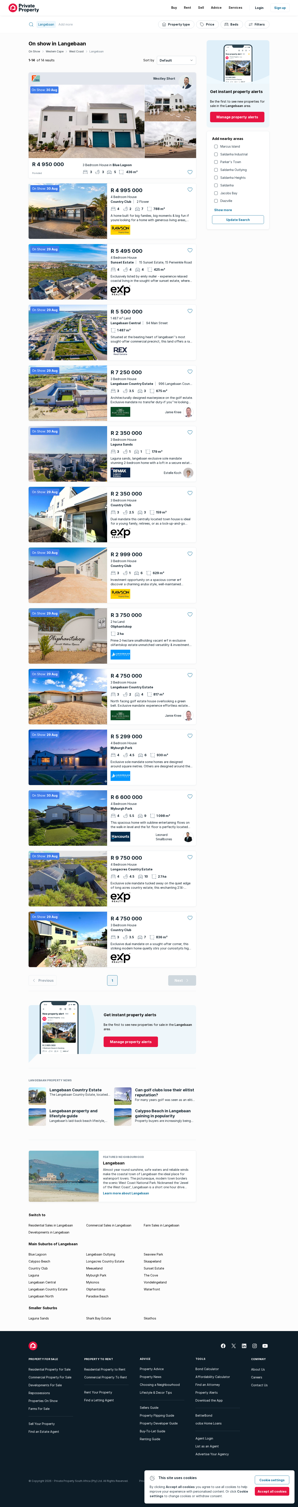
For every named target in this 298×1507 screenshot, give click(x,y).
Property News (150, 1377)
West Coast (76, 51)
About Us (258, 1369)
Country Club (38, 1268)
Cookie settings (272, 1480)
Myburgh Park (96, 1275)
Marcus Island (230, 146)
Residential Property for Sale (49, 1369)
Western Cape (54, 51)
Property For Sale (43, 1359)
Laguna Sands (39, 1318)
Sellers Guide (149, 1407)
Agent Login (204, 1438)
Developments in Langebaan (49, 1232)
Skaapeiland (152, 1261)
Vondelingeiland (155, 1282)
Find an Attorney (207, 1384)
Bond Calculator (207, 1369)
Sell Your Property (42, 1424)
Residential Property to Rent (104, 1369)
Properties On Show (43, 1401)
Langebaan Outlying (100, 1254)
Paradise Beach (97, 1296)
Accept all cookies (272, 1491)
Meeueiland (94, 1268)
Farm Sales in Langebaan (161, 1225)
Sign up (280, 8)
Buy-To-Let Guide (152, 1431)
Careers (256, 1377)
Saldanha (227, 185)
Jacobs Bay (228, 193)
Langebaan (96, 51)
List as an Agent (207, 1446)
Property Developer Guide (159, 1423)
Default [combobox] (166, 60)
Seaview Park (153, 1254)
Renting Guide (150, 1439)
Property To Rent (98, 1359)
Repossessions (39, 1393)
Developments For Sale (45, 1385)
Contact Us (259, 1385)
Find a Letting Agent (99, 1400)
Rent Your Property (98, 1392)
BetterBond (203, 1415)
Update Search (238, 220)
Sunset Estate (154, 1268)
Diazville (226, 201)
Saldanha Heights (233, 177)
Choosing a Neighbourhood (160, 1384)
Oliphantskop (95, 1289)
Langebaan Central (42, 1282)
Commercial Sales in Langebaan (108, 1225)
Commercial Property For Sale (50, 1377)
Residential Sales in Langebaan (51, 1225)
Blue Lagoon (37, 1254)
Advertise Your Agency (212, 1454)
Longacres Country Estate (105, 1261)
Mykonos (92, 1282)
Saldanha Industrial (234, 154)
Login (259, 8)
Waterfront (152, 1289)
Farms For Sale (39, 1409)
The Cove (151, 1275)
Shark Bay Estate (98, 1318)
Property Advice (152, 1369)
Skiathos (150, 1318)
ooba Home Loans (208, 1423)
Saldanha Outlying (233, 170)
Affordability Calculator (212, 1377)
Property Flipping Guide (157, 1415)
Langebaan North (41, 1296)
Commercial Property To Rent (105, 1377)
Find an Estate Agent (44, 1431)
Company (258, 1359)
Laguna (34, 1275)
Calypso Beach (39, 1261)
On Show (34, 51)
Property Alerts (206, 1392)
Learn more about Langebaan (126, 1193)
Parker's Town (230, 162)
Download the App (209, 1400)
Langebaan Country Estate (48, 1289)
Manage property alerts (237, 117)
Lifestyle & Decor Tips (156, 1392)
